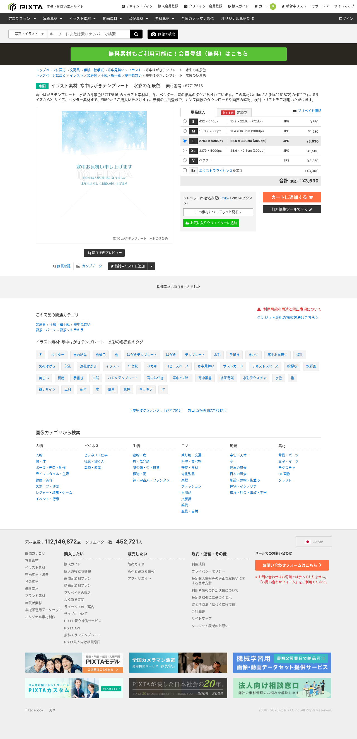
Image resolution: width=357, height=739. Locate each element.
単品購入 (198, 112)
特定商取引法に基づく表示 (212, 597)
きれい (254, 355)
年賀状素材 (33, 603)
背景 (63, 330)
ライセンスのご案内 (79, 607)
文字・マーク (288, 461)
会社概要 (198, 612)
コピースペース (177, 366)
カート (266, 6)
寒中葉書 (205, 378)
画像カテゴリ (35, 553)
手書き (78, 378)
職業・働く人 (94, 461)
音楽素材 (136, 18)
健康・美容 (44, 480)
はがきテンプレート (142, 355)
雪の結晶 (80, 355)
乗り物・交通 (191, 455)
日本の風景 (238, 474)
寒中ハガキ (181, 378)
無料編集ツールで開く (290, 209)
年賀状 (133, 366)
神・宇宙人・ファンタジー (153, 480)
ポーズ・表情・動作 (51, 468)
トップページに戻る (51, 70)
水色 (278, 378)
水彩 (217, 355)
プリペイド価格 (309, 111)
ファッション (191, 486)
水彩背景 (227, 378)
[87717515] (158, 410)
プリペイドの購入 (77, 593)
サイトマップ (344, 6)
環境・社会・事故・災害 (248, 493)
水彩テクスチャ (254, 378)
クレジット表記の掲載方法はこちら (286, 317)
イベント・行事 (47, 499)
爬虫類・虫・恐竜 (146, 468)
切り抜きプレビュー (106, 253)
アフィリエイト (139, 578)
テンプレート (195, 355)
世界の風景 (238, 468)
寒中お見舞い (277, 355)
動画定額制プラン (77, 585)
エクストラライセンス (216, 171)
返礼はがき (88, 366)
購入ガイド (240, 6)
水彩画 (311, 366)
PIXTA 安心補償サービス (82, 621)
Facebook (35, 710)
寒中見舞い (116, 70)
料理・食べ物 (191, 461)
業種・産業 (92, 468)
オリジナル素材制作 (237, 18)
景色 (127, 389)
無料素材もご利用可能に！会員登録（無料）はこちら (178, 54)
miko (225, 198)
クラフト (285, 480)
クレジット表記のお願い (210, 626)
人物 (39, 455)
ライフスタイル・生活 (52, 474)
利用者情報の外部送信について (215, 590)
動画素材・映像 (37, 575)
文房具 (75, 70)
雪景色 (101, 355)
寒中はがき (155, 378)
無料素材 (163, 18)
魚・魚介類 (141, 461)
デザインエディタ (139, 6)
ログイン (346, 18)
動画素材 (110, 18)
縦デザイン (47, 389)
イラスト (135, 70)
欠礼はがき (47, 366)
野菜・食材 (189, 468)
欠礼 (67, 366)
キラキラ (77, 330)
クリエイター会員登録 (205, 6)
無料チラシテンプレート (82, 635)
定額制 (235, 112)
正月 (67, 389)
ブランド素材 (35, 596)
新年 (83, 389)
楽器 (184, 480)
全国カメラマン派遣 (197, 18)
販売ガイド (136, 564)
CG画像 (284, 474)
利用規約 (198, 564)
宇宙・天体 (238, 455)
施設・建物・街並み (245, 480)
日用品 (186, 493)
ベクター (57, 355)
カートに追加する (289, 197)
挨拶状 (292, 366)
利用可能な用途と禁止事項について (291, 309)
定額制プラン (19, 18)
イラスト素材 (80, 18)
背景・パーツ (46, 330)
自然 (95, 378)
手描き (235, 355)
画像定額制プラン (77, 578)
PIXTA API (72, 628)
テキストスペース (265, 366)
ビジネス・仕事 (96, 455)
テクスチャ (286, 468)
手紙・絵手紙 (94, 70)
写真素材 (51, 18)
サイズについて (76, 614)
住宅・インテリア (243, 486)
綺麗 (61, 378)
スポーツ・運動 (47, 486)
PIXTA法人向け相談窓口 (82, 642)
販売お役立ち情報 (141, 571)
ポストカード (233, 366)
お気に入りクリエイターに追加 (213, 223)
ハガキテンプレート (123, 378)
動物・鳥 (139, 455)
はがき (171, 355)
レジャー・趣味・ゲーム (54, 493)
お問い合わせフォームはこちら (290, 565)
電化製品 (188, 474)
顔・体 (41, 461)
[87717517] (206, 410)
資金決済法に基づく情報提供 (213, 605)
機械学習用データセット (43, 610)
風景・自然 (189, 511)
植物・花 (139, 474)
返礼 (299, 355)
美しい (44, 378)
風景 (111, 389)
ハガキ (152, 366)
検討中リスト (296, 6)
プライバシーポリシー (208, 571)
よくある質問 (74, 600)
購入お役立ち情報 (77, 571)
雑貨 (184, 505)
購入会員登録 (168, 6)
